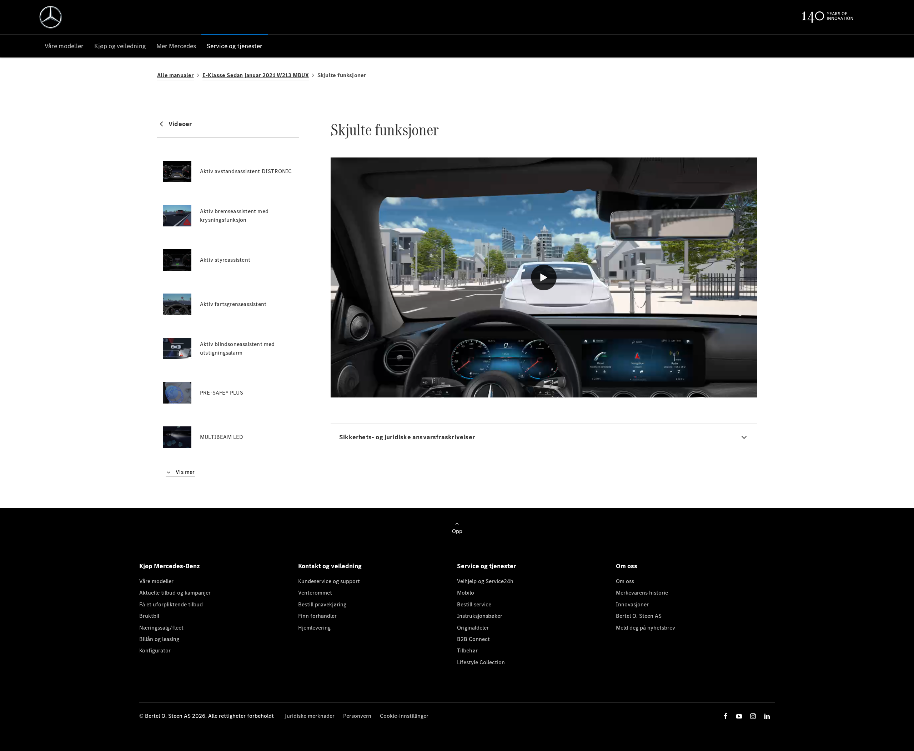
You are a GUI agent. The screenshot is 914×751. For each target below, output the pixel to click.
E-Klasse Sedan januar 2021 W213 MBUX (255, 75)
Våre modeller (156, 581)
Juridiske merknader (310, 716)
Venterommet (315, 592)
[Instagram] (753, 716)
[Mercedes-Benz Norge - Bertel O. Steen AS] (50, 17)
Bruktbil (149, 616)
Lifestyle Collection (481, 662)
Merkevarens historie (642, 592)
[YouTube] (739, 716)
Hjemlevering (314, 627)
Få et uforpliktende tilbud (171, 604)
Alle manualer (175, 75)
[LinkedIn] (767, 716)
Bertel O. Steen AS (639, 616)
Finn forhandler (317, 616)
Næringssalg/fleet (161, 627)
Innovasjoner (632, 604)
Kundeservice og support (329, 581)
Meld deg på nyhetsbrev (645, 627)
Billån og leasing (159, 639)
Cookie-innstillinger (404, 716)
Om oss (625, 581)
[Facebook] (725, 716)
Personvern (357, 716)
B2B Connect (473, 639)
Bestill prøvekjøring (322, 604)
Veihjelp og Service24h (485, 581)
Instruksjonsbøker (479, 616)
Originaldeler (473, 627)
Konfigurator (155, 650)
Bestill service (474, 604)
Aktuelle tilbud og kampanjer (175, 592)
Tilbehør (467, 650)
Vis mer (184, 472)
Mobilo (465, 592)
